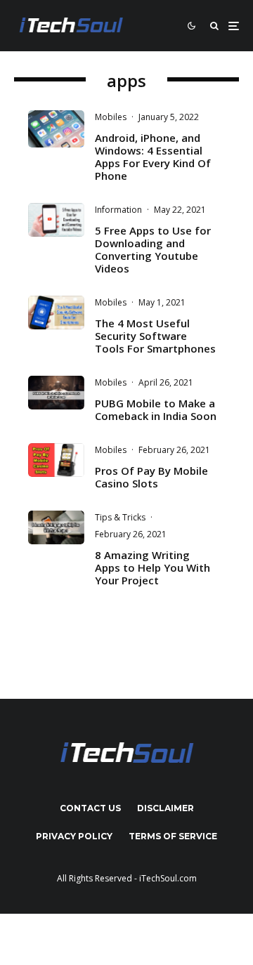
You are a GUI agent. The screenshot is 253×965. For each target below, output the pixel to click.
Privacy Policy (74, 836)
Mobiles (110, 117)
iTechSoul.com (168, 878)
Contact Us (90, 808)
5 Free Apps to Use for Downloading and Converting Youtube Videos (153, 249)
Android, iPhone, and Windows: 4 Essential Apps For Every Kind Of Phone (153, 156)
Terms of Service (173, 836)
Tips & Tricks (120, 517)
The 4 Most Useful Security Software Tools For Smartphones (155, 336)
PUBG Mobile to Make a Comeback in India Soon (155, 409)
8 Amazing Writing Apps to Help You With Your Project (152, 567)
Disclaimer (165, 808)
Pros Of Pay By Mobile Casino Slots (151, 477)
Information (118, 210)
